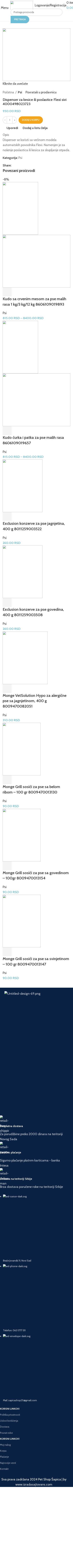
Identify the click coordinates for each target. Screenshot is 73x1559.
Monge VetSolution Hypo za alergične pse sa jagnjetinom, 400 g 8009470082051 (34, 701)
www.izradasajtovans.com (33, 1484)
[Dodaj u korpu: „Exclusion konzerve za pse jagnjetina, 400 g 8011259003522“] (7, 516)
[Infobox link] (34, 1128)
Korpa (3, 1450)
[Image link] (36, 1009)
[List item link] (34, 1298)
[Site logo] (21, 5)
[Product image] (36, 261)
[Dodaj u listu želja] (35, 292)
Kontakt (4, 1468)
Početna (8, 92)
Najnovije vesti (8, 1462)
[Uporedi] (26, 292)
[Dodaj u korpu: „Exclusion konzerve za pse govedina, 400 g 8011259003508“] (7, 602)
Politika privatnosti (10, 1414)
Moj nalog (5, 1444)
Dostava (4, 1426)
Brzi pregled (16, 292)
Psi (20, 92)
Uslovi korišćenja (9, 1420)
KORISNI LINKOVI (9, 1408)
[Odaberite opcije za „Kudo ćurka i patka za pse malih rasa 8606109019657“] (7, 430)
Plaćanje (4, 1456)
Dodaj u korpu (30, 119)
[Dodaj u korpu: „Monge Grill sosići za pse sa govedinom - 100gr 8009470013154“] (7, 865)
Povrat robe (6, 1432)
